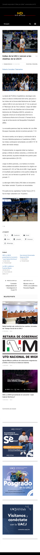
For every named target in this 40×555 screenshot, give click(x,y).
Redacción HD (8, 64)
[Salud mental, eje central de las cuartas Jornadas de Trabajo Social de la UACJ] (20, 312)
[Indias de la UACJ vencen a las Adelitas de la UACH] (20, 41)
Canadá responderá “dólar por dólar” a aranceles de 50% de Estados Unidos (20, 4)
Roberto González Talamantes (12, 69)
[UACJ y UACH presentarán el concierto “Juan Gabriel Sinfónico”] (20, 381)
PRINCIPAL (35, 64)
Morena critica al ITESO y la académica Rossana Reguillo (30, 286)
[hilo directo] (20, 14)
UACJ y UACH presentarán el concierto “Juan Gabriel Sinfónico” (9, 257)
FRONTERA (29, 64)
